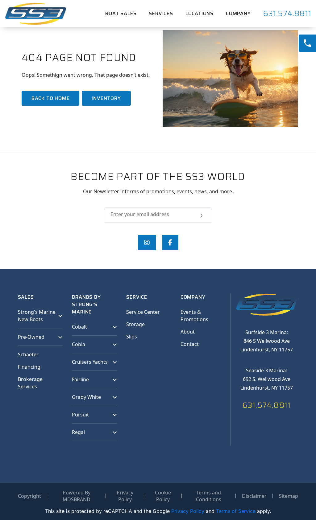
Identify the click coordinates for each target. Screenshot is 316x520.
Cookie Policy (163, 496)
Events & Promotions (194, 316)
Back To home (50, 98)
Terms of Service (236, 511)
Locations (199, 13)
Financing (29, 366)
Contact (190, 344)
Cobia (78, 344)
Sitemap (288, 496)
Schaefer (28, 354)
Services (161, 13)
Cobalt (79, 326)
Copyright (29, 496)
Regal (78, 432)
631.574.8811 (287, 13)
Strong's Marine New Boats (37, 316)
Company (238, 13)
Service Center (143, 312)
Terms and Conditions (208, 496)
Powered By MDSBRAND (76, 496)
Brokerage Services (30, 383)
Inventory (106, 98)
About (188, 331)
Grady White (86, 397)
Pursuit (80, 414)
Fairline (80, 379)
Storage (135, 324)
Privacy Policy (125, 496)
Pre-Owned (31, 337)
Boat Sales (120, 13)
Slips (131, 336)
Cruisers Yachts (90, 361)
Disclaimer (254, 496)
